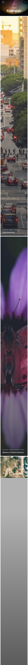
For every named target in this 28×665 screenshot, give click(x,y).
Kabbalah (11, 229)
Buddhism (11, 449)
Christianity (16, 449)
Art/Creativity (5, 229)
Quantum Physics (17, 229)
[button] (24, 2)
